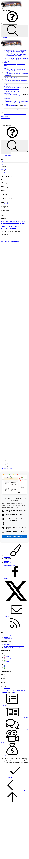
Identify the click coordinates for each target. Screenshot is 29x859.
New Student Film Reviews (16, 59)
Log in (2, 161)
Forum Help (7, 637)
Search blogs (19, 102)
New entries (7, 101)
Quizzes (6, 111)
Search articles (17, 71)
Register (6, 157)
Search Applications (13, 78)
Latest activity (17, 55)
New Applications (22, 50)
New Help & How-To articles (16, 54)
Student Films (7, 93)
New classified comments (16, 57)
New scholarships (14, 58)
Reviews (6, 79)
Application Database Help (10, 635)
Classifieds (6, 104)
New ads (6, 105)
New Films (6, 94)
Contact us (3, 169)
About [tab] (13, 228)
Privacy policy (7, 563)
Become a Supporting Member (14, 536)
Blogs (5, 100)
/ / (6, 203)
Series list (11, 71)
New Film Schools (8, 80)
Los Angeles (12, 179)
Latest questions (15, 82)
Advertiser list (7, 109)
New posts (14, 50)
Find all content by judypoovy (8, 221)
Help (5, 112)
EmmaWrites (7, 688)
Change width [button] (7, 558)
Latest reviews (21, 69)
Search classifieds (15, 109)
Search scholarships (8, 91)
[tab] (7, 463)
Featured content (8, 50)
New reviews (16, 80)
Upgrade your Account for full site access (14, 646)
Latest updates (7, 75)
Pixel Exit (15, 692)
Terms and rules (7, 562)
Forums (5, 62)
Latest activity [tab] (6, 226)
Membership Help (8, 638)
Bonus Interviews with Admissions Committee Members (15, 519)
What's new (6, 48)
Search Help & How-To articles (18, 114)
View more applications (6, 468)
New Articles (7, 51)
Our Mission (7, 644)
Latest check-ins (23, 82)
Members (19, 64)
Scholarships (7, 86)
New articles (7, 114)
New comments (14, 69)
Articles (6, 68)
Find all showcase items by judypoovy (15, 223)
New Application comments (14, 53)
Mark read (16, 91)
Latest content (24, 73)
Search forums (12, 64)
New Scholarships (8, 87)
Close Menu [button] (4, 170)
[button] (12, 22)
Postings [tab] (15, 226)
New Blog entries (14, 51)
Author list (6, 71)
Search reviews (7, 84)
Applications (7, 72)
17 (4, 191)
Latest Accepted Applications (10, 241)
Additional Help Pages (9, 565)
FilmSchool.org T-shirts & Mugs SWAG (13, 647)
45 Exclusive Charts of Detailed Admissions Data (14, 515)
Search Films (7, 98)
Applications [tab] (6, 228)
